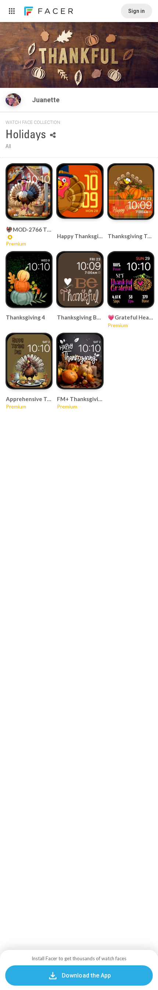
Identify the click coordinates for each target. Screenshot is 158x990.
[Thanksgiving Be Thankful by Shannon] (80, 279)
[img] (13, 99)
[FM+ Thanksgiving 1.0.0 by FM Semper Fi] (80, 361)
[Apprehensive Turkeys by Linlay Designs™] (29, 361)
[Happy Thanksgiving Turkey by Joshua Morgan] (80, 191)
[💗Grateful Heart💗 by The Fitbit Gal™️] (131, 279)
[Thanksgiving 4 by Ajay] (29, 279)
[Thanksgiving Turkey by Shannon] (131, 191)
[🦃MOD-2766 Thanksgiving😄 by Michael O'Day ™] (29, 192)
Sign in (136, 11)
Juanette (46, 100)
